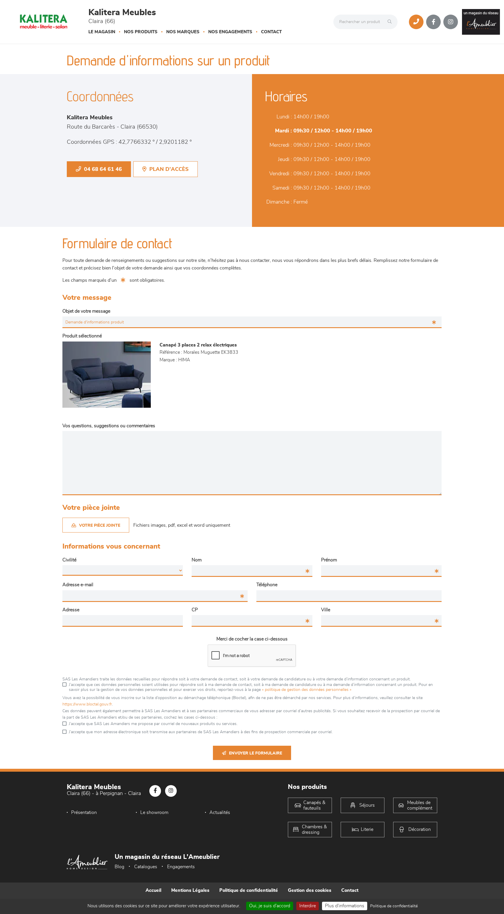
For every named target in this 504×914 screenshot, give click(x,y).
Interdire (307, 906)
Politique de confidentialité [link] (394, 906)
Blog (119, 866)
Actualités (219, 812)
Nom (197, 560)
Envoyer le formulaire (255, 753)
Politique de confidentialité (248, 890)
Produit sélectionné (82, 336)
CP (195, 609)
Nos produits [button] (141, 32)
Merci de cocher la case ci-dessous (252, 639)
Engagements (181, 866)
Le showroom (154, 812)
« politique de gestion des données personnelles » (306, 690)
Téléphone (266, 584)
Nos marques (183, 32)
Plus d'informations (344, 906)
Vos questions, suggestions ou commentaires (108, 425)
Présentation (84, 812)
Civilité (69, 560)
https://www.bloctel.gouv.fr (87, 704)
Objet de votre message (86, 311)
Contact (271, 32)
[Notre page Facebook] (433, 22)
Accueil (153, 890)
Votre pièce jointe (99, 525)
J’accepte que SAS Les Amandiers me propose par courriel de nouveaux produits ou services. (153, 724)
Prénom (329, 560)
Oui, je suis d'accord (269, 906)
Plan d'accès (169, 169)
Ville (325, 609)
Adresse (70, 609)
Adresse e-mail (77, 584)
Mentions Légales (190, 890)
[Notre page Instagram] (450, 22)
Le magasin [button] (101, 32)
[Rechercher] (391, 22)
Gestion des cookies (309, 890)
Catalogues (145, 866)
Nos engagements (230, 32)
